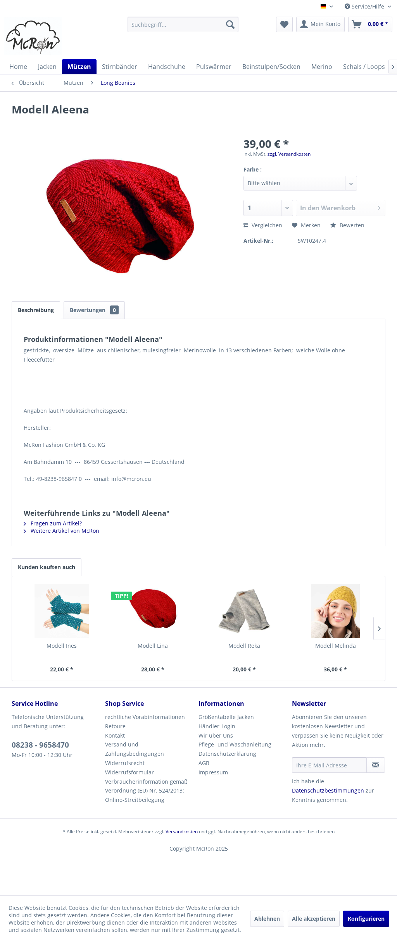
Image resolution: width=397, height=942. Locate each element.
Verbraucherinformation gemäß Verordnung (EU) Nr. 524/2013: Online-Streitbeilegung (146, 791)
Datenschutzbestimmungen (328, 790)
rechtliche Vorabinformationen (145, 717)
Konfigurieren (366, 918)
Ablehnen (267, 918)
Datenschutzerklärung (227, 753)
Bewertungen (93, 310)
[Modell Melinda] (336, 611)
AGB (203, 763)
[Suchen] (230, 24)
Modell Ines (62, 645)
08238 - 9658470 (40, 745)
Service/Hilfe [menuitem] (368, 6)
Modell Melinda (335, 645)
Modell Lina (153, 645)
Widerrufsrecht (125, 763)
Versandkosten (182, 831)
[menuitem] (183, 24)
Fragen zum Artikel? (55, 523)
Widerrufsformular (129, 772)
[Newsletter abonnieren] (375, 765)
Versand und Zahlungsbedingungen (134, 749)
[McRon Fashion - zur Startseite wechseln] (33, 36)
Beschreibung (36, 310)
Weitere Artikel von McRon (64, 530)
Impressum (213, 772)
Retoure (115, 726)
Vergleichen (266, 225)
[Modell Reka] (244, 611)
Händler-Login (216, 726)
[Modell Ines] (62, 611)
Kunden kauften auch (46, 567)
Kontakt (115, 735)
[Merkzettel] (284, 24)
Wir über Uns (215, 735)
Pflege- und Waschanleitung (234, 744)
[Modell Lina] (153, 611)
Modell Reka (244, 645)
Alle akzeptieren (313, 918)
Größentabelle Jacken (226, 717)
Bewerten (351, 225)
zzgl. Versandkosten (289, 154)
